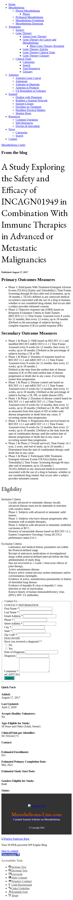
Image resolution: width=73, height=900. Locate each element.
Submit (9, 678)
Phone (8, 619)
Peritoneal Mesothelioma (29, 17)
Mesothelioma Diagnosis (29, 23)
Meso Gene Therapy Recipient (47, 46)
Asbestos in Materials (28, 84)
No (10, 645)
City (7, 627)
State (8, 631)
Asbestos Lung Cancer (28, 78)
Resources (14, 116)
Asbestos (14, 74)
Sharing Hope (23, 113)
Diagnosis (10, 655)
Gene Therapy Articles (35, 49)
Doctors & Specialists (28, 126)
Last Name (11, 612)
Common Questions (27, 119)
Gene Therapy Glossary (36, 55)
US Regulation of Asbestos (31, 90)
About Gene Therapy (35, 36)
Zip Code (10, 634)
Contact (13, 138)
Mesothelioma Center (13, 144)
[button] (10, 854)
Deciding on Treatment (28, 106)
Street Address (13, 623)
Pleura (26, 13)
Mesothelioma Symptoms (30, 20)
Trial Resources (31, 68)
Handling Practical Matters (30, 110)
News (12, 129)
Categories (29, 62)
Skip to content (9, 850)
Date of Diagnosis (14, 652)
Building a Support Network (31, 100)
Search (26, 65)
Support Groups (24, 103)
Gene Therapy (24, 33)
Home (12, 4)
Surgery (20, 30)
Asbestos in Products (27, 87)
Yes (10, 648)
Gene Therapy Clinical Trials (39, 52)
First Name (11, 608)
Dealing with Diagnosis (29, 97)
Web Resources (24, 122)
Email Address (13, 616)
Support (13, 94)
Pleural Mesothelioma (28, 10)
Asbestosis (21, 81)
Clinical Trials (23, 58)
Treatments (15, 26)
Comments (11, 671)
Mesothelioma (16, 7)
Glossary (28, 71)
